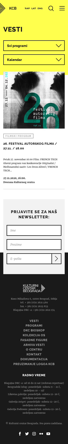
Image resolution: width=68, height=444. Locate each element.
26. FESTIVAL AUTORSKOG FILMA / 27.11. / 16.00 (34, 128)
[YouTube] (48, 434)
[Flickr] (41, 434)
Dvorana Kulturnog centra (19, 182)
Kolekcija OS (34, 335)
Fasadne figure (34, 340)
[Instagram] (34, 434)
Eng (40, 8)
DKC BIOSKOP (34, 330)
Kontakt (34, 354)
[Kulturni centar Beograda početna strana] (8, 8)
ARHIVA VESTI (34, 345)
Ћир (27, 8)
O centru (34, 349)
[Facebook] (20, 434)
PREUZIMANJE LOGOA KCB (34, 364)
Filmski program (18, 136)
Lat (34, 8)
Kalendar (14, 60)
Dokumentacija (34, 359)
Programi (34, 325)
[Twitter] (27, 434)
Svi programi (17, 46)
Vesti (34, 321)
